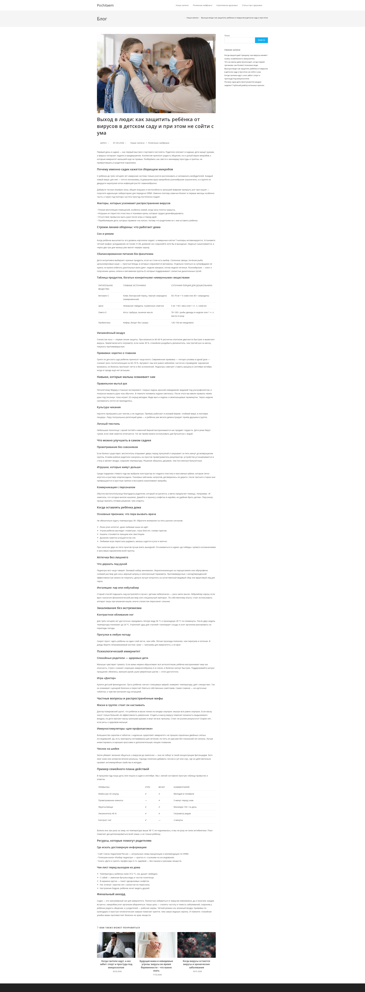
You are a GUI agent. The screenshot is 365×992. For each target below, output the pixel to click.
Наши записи (137, 143)
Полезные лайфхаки (158, 143)
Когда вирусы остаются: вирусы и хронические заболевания (196, 964)
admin (103, 143)
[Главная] (183, 17)
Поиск (227, 35)
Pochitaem (105, 5)
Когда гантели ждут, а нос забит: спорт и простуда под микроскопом (116, 964)
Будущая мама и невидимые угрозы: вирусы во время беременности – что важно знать (156, 965)
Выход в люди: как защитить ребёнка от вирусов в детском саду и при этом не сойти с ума (241, 17)
